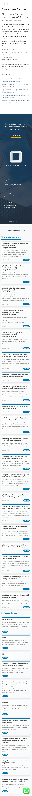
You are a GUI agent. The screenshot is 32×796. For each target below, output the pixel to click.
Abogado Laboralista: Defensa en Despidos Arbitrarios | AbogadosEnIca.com (13, 290)
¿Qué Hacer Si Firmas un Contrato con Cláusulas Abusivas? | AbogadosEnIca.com (15, 245)
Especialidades (7, 619)
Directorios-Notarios (10, 50)
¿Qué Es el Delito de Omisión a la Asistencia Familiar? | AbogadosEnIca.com (13, 334)
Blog (3, 654)
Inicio (4, 637)
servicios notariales (19, 55)
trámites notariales (8, 57)
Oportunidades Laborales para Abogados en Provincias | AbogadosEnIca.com (12, 312)
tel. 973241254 (19, 4)
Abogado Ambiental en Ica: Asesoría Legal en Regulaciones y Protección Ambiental (14, 740)
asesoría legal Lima (10, 52)
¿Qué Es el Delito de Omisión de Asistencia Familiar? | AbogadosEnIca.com (13, 268)
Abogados (5, 702)
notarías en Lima (22, 52)
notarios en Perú (7, 55)
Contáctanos (16, 136)
